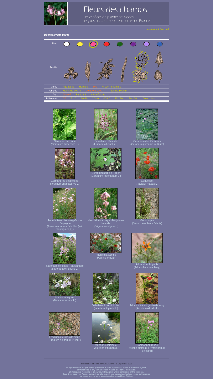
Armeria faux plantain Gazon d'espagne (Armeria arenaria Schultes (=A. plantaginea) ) (65, 225)
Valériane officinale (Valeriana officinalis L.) (106, 346)
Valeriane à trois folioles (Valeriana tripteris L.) (105, 307)
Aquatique (68, 86)
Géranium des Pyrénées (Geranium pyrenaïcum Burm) (147, 143)
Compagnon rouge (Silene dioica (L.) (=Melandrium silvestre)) (147, 348)
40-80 (106, 98)
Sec (95, 86)
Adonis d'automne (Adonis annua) (106, 256)
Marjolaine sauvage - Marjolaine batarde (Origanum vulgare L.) (106, 223)
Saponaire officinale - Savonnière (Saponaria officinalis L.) (65, 267)
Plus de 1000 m (118, 90)
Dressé (67, 94)
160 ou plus (148, 98)
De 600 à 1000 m (95, 90)
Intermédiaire (97, 94)
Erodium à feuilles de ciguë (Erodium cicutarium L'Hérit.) (65, 338)
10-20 (84, 98)
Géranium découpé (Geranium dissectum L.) (65, 143)
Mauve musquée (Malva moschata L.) (64, 299)
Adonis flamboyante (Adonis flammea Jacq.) (147, 266)
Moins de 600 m (72, 90)
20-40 (95, 98)
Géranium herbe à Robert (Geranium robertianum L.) (106, 174)
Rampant (81, 94)
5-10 (73, 98)
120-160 (132, 98)
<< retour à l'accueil (158, 29)
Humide (83, 86)
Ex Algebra (108, 364)
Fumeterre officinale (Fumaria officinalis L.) (105, 143)
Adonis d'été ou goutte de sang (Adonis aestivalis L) (147, 307)
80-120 (119, 98)
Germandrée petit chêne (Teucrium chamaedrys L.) (64, 182)
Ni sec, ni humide (111, 86)
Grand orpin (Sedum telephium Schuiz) (147, 222)
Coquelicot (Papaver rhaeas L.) (147, 182)
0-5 (65, 98)
